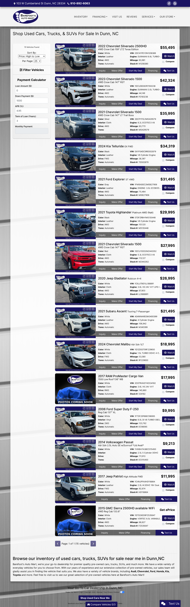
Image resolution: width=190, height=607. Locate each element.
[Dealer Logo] (26, 16)
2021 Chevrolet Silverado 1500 (119, 113)
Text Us (170, 70)
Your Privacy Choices (111, 592)
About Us (87, 585)
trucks (114, 564)
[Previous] (57, 543)
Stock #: (134, 63)
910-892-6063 (80, 3)
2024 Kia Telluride (115, 146)
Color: (101, 53)
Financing (152, 70)
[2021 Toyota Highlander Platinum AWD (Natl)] (75, 223)
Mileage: (134, 60)
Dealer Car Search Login (74, 592)
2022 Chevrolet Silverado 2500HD (122, 47)
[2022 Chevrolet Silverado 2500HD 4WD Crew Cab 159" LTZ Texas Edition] (75, 58)
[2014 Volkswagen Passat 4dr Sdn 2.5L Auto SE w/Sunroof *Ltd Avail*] (75, 454)
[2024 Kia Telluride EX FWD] (75, 157)
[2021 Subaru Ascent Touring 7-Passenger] (75, 322)
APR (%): (19, 106)
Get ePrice (167, 510)
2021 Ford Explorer (116, 179)
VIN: (132, 53)
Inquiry (102, 70)
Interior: (102, 56)
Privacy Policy (106, 585)
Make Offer (117, 70)
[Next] (93, 543)
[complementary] (181, 598)
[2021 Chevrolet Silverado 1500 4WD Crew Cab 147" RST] (75, 256)
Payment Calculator (31, 80)
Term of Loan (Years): (25, 116)
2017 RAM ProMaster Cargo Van (120, 377)
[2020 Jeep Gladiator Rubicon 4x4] (75, 289)
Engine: (133, 56)
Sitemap (99, 592)
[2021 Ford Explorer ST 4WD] (75, 190)
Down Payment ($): (24, 96)
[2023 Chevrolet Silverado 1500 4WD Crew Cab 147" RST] (75, 91)
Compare (170, 61)
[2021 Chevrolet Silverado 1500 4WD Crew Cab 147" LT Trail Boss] (75, 124)
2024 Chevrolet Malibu (121, 344)
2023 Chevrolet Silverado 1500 (120, 80)
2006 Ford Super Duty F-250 (118, 410)
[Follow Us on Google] (175, 3)
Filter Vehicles (33, 70)
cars (106, 564)
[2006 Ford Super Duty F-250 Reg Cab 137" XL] (75, 421)
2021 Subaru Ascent (124, 311)
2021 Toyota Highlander (125, 212)
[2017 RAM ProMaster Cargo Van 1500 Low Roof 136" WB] (75, 388)
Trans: (101, 63)
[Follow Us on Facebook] (169, 3)
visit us (51, 574)
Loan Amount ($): (23, 86)
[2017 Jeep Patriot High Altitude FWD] (75, 487)
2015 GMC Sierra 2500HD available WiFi (126, 509)
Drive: (101, 60)
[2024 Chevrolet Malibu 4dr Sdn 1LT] (75, 355)
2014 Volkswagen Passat (121, 443)
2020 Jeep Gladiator (119, 278)
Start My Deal (135, 70)
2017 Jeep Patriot (120, 476)
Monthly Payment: (24, 126)
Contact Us (96, 585)
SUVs (122, 564)
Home (81, 585)
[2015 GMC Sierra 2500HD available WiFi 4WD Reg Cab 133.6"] (75, 520)
